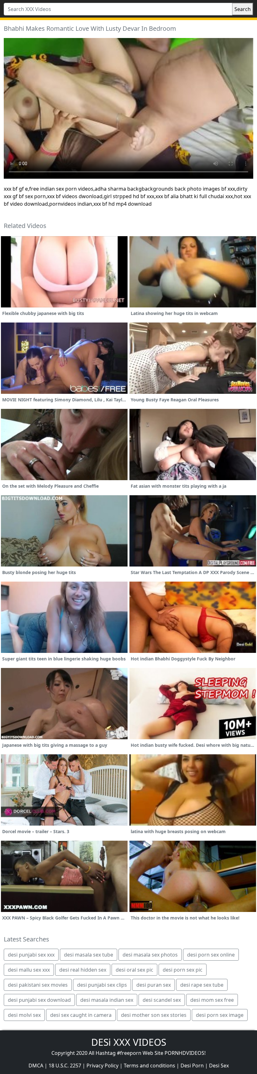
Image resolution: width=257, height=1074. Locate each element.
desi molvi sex (24, 1015)
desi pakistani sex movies (38, 984)
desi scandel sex (162, 999)
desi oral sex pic (134, 969)
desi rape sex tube (201, 984)
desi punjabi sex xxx (31, 954)
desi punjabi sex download (39, 999)
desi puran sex (153, 984)
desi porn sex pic (182, 969)
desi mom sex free (212, 999)
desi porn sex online (211, 954)
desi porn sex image (220, 1015)
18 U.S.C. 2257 (65, 1065)
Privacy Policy (102, 1065)
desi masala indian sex (106, 999)
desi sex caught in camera (81, 1015)
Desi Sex (219, 1065)
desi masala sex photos (150, 954)
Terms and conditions (149, 1065)
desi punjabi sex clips (102, 984)
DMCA (36, 1065)
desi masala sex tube (88, 954)
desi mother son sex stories (153, 1015)
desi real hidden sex (82, 969)
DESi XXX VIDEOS (128, 1042)
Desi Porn (192, 1065)
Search (242, 9)
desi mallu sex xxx (29, 969)
